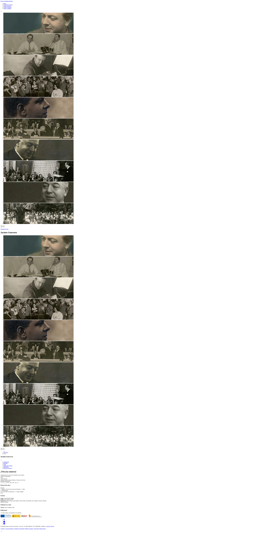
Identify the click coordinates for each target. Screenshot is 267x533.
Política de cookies (29, 528)
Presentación (6, 462)
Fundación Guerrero (8, 4)
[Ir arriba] (1, 531)
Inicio (4, 3)
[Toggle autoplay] (3, 226)
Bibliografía (6, 467)
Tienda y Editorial (7, 8)
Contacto (3, 528)
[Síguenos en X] (4, 520)
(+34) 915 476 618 (50, 526)
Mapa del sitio (42, 528)
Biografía (5, 463)
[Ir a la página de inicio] (4, 229)
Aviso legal (36, 528)
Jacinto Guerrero (7, 6)
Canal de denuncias (9, 528)
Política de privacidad (19, 528)
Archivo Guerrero (7, 7)
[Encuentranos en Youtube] (4, 522)
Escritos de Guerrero (7, 465)
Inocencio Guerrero (7, 468)
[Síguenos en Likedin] (4, 524)
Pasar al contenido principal (7, 1)
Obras (4, 464)
